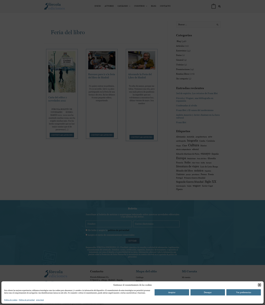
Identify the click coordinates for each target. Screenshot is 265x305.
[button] (259, 285)
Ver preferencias (243, 292)
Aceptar (171, 292)
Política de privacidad (27, 300)
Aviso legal (40, 300)
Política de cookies (10, 300)
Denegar (208, 292)
